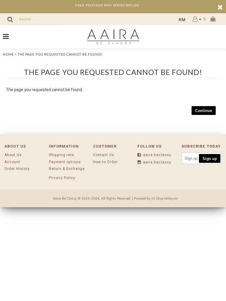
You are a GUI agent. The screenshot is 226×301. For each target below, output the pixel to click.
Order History (17, 168)
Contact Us (103, 155)
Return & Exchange (67, 168)
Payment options (65, 162)
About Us (13, 155)
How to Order (105, 162)
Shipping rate (61, 155)
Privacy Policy (62, 177)
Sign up (209, 158)
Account (12, 162)
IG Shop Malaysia (165, 198)
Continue (203, 110)
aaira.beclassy (157, 155)
